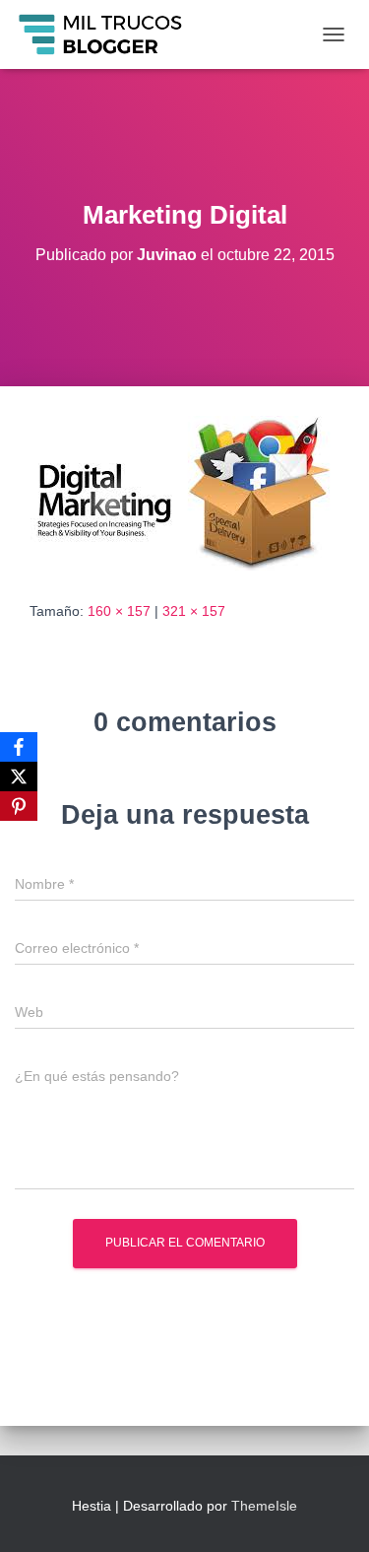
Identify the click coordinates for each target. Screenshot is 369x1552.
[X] (18, 776)
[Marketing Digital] (173, 492)
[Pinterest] (18, 806)
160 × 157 (119, 611)
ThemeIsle (264, 1506)
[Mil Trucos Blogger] (109, 34)
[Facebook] (18, 747)
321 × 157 (193, 611)
